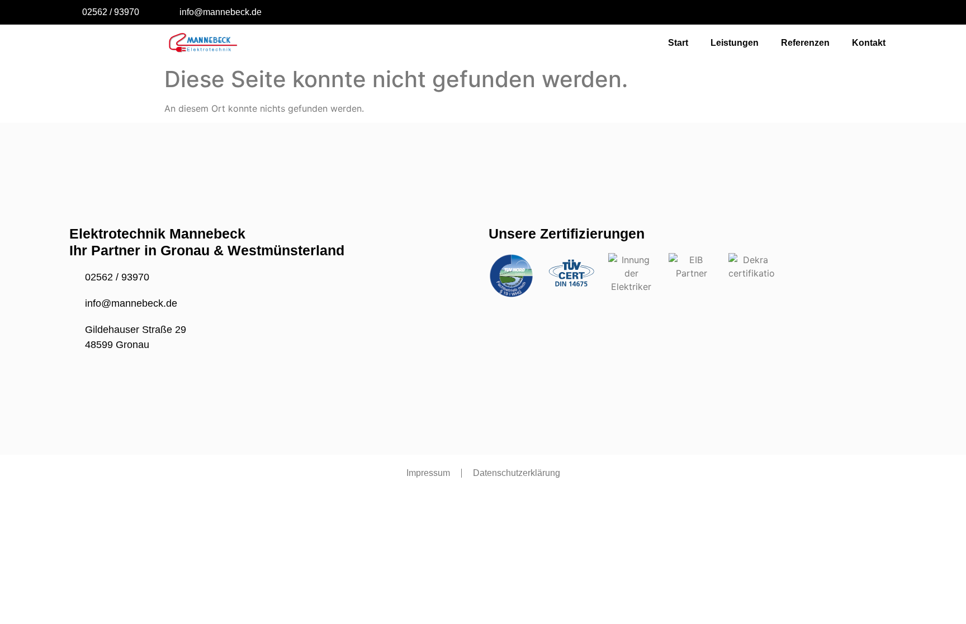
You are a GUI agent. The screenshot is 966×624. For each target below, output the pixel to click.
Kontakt (869, 42)
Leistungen (735, 42)
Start (678, 42)
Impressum (428, 473)
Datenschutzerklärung (516, 473)
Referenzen (805, 42)
